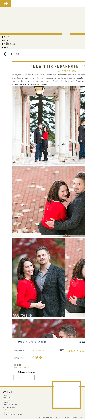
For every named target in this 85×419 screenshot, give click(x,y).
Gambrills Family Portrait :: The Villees (32, 342)
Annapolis (73, 350)
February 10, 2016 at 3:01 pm (29, 394)
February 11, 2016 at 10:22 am (30, 412)
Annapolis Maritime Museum (22, 84)
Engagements (37, 350)
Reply (20, 385)
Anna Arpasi (22, 409)
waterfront (74, 355)
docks (80, 353)
